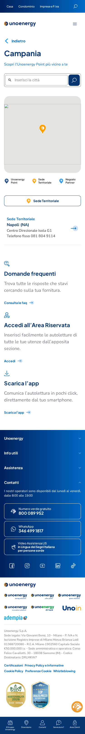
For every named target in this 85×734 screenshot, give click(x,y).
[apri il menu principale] (75, 24)
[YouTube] (42, 566)
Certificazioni (13, 665)
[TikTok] (73, 566)
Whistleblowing (64, 671)
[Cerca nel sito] (75, 6)
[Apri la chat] (77, 706)
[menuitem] (9, 6)
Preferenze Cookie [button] (38, 671)
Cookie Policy (13, 671)
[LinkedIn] (58, 566)
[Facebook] (11, 566)
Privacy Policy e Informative (44, 665)
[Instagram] (27, 566)
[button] (42, 129)
